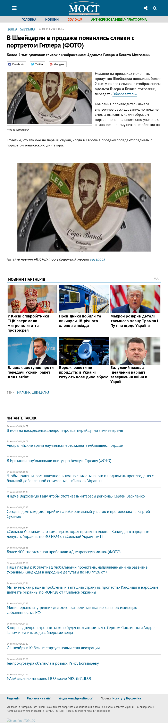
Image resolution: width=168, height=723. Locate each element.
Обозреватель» (124, 94)
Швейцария (40, 392)
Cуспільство (27, 29)
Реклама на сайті (39, 698)
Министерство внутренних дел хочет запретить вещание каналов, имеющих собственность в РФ (72, 610)
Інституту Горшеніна (126, 698)
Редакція (13, 698)
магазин (23, 392)
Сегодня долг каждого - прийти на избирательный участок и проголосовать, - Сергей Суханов (78, 514)
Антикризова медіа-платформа (119, 19)
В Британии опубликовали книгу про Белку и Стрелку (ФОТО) (59, 460)
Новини (52, 19)
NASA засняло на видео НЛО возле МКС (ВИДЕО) (49, 678)
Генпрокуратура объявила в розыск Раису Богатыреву (53, 663)
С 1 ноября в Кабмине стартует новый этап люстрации (53, 647)
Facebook (97, 259)
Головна (29, 19)
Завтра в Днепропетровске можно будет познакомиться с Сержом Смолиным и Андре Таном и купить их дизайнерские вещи (80, 630)
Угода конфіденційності (76, 698)
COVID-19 (75, 19)
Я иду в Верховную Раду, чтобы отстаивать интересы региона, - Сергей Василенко (76, 496)
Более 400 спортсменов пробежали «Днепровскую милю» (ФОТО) (64, 551)
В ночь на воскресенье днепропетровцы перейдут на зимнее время (65, 430)
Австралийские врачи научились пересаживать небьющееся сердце (65, 445)
